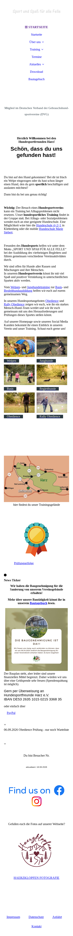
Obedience (52, 300)
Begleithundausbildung (18, 290)
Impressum (13, 917)
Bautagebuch (36, 79)
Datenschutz (36, 917)
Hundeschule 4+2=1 (48, 225)
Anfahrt (57, 917)
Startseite (36, 34)
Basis (58, 287)
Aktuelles (35, 64)
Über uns (35, 42)
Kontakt (36, 926)
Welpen (15, 287)
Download (36, 71)
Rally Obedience (14, 304)
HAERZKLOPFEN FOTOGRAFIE (36, 877)
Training (35, 49)
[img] (36, 12)
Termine (37, 56)
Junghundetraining (38, 287)
